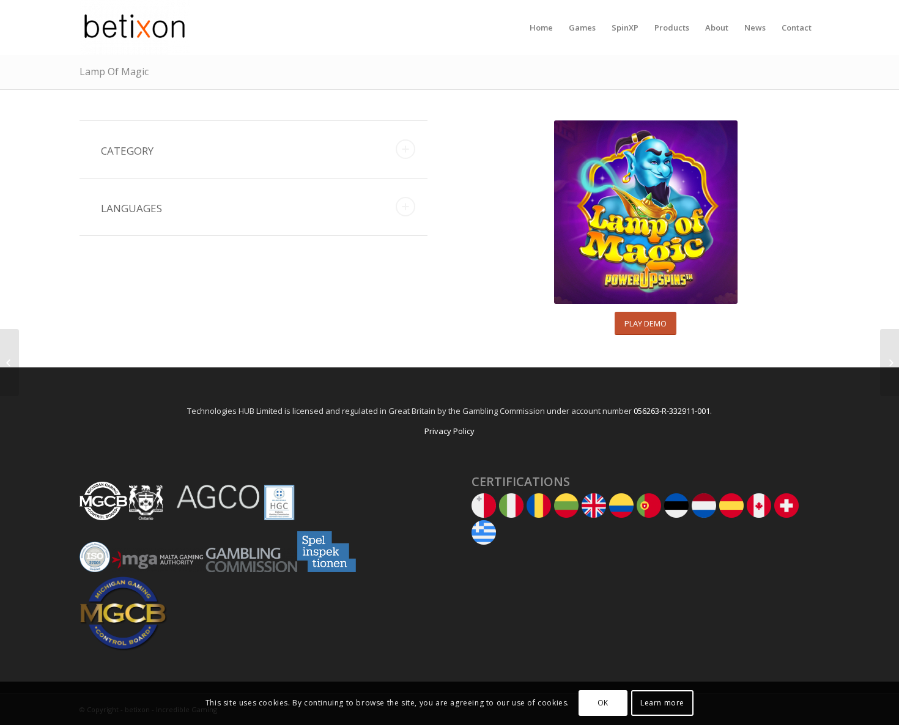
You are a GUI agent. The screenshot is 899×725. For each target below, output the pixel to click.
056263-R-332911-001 (672, 410)
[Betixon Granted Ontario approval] (889, 362)
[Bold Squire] (9, 362)
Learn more (662, 703)
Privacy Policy (449, 430)
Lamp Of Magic (114, 71)
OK (603, 703)
